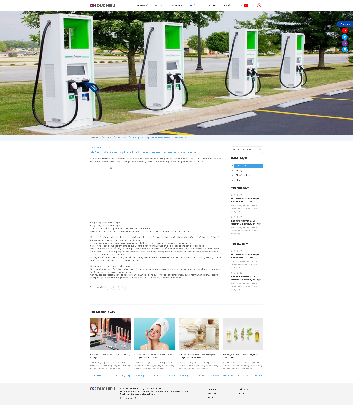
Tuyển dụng (242, 389)
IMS (134, 398)
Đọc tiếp (128, 375)
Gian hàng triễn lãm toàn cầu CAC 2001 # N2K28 (243, 356)
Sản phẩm (212, 393)
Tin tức (211, 397)
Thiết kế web (126, 398)
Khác (238, 180)
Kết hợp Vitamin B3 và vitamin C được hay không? (246, 222)
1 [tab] (176, 132)
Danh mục (239, 158)
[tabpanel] (176, 73)
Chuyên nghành (243, 175)
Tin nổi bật (240, 188)
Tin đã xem (239, 244)
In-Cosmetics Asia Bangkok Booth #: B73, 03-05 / (246, 200)
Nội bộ (239, 170)
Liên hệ (240, 393)
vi (242, 5)
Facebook (346, 24)
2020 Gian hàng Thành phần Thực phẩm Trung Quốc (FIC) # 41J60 (110, 356)
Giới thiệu (212, 389)
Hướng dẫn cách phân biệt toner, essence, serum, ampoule (199, 356)
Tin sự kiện (95, 148)
